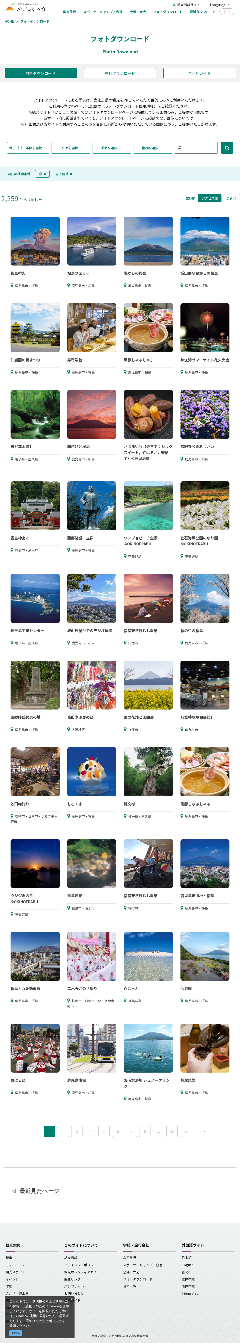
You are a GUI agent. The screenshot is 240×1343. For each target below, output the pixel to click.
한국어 (186, 1272)
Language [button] (218, 4)
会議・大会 (131, 1272)
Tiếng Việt (190, 1293)
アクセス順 (210, 198)
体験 (9, 1286)
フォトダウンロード (35, 21)
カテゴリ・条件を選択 (25, 148)
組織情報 (70, 1257)
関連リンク (72, 1279)
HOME (9, 21)
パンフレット (74, 1286)
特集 (9, 1257)
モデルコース (15, 1265)
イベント (12, 1279)
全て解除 (62, 173)
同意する (15, 1333)
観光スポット (15, 1272)
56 (172, 1131)
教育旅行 (129, 1257)
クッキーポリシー (49, 1321)
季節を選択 (109, 148)
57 (186, 1131)
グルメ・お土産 (17, 1293)
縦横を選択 (150, 148)
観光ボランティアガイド (82, 1272)
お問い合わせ (74, 1293)
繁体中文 (188, 1279)
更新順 (231, 198)
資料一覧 (129, 1286)
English (188, 1265)
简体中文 (188, 1286)
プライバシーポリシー (80, 1265)
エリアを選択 (68, 148)
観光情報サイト (188, 4)
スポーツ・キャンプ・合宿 (142, 1265)
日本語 (186, 1257)
